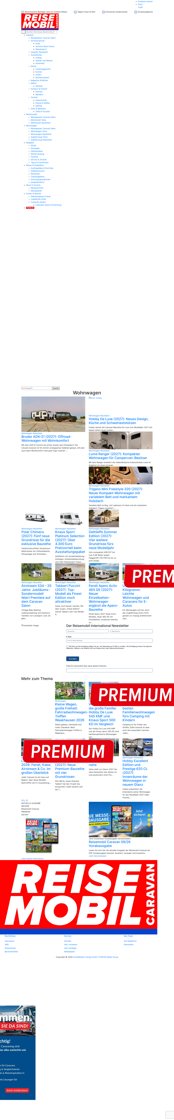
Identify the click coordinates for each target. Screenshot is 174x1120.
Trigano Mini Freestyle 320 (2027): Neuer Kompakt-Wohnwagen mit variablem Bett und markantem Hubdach (116, 495)
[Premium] (30, 207)
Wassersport (41, 49)
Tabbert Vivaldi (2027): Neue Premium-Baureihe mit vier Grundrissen (69, 769)
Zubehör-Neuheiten (39, 52)
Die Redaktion (130, 941)
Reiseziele (35, 174)
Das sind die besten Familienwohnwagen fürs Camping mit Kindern (139, 712)
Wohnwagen (31, 125)
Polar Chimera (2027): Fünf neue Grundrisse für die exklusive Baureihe (36, 538)
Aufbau (39, 57)
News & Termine (33, 185)
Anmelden (73, 659)
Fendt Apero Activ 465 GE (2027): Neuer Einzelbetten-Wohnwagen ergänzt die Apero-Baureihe (103, 598)
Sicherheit (40, 63)
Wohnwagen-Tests (39, 131)
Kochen (39, 72)
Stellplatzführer (38, 182)
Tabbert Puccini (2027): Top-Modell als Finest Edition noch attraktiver (68, 594)
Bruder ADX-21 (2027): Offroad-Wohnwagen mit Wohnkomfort (46, 439)
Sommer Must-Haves (45, 46)
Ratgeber (30, 142)
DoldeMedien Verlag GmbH (85, 957)
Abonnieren (38, 858)
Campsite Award (38, 202)
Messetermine (37, 188)
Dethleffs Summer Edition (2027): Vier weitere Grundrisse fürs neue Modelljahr (103, 540)
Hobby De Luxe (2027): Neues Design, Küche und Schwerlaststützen (119, 421)
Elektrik (39, 106)
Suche (55, 388)
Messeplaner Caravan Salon (43, 38)
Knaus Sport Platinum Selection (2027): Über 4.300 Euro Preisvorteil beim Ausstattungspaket (70, 542)
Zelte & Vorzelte (43, 111)
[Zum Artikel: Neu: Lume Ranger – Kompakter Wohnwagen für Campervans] (121, 440)
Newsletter (129, 944)
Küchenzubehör (42, 77)
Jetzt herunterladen (97, 856)
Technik (34, 97)
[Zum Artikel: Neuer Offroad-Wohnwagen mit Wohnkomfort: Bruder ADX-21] (53, 414)
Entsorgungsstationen (40, 179)
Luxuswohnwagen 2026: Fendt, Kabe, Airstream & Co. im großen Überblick (36, 767)
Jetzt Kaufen (27, 858)
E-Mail (68, 637)
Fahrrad (39, 91)
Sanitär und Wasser (44, 60)
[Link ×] (87, 1005)
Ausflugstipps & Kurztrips (42, 168)
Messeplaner (36, 191)
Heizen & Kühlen (43, 103)
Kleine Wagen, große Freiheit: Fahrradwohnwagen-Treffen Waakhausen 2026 (71, 712)
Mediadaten (69, 951)
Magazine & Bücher (39, 80)
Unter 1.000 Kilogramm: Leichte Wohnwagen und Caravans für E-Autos (136, 596)
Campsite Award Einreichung (48, 205)
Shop (140, 4)
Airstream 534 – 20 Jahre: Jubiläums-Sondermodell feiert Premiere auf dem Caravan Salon (36, 596)
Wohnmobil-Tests (38, 120)
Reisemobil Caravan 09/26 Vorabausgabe (110, 844)
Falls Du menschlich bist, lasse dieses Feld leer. (86, 666)
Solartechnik (41, 100)
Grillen (38, 74)
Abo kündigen (70, 948)
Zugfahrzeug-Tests (39, 137)
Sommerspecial (38, 41)
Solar (38, 43)
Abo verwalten (70, 944)
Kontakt (67, 941)
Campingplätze (37, 176)
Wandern (39, 94)
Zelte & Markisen (38, 108)
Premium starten (145, 1)
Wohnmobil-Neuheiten (41, 123)
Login (140, 7)
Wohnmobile (31, 114)
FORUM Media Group (108, 957)
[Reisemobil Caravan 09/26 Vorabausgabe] (121, 819)
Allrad (33, 145)
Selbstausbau (37, 151)
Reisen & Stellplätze (35, 165)
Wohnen (39, 86)
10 (27, 800)
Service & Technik (39, 159)
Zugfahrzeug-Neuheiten (41, 140)
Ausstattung (36, 55)
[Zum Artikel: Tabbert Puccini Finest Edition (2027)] (70, 572)
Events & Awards (33, 193)
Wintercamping (37, 154)
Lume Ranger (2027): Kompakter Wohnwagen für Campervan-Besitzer (118, 456)
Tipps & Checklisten (40, 162)
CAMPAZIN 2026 (38, 199)
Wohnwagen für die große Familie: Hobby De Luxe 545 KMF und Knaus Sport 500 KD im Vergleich (103, 714)
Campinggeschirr (43, 69)
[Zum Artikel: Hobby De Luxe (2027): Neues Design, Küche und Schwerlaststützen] (121, 405)
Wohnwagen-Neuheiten (41, 134)
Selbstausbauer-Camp (41, 196)
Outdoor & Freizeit (39, 89)
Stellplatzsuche (37, 171)
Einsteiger (35, 148)
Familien (34, 157)
